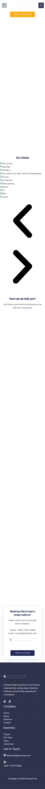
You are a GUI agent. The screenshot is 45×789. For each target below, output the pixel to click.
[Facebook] (5, 701)
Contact (7, 722)
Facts (6, 741)
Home (6, 713)
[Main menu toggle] (41, 5)
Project (7, 734)
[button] (22, 14)
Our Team (8, 737)
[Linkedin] (10, 701)
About (6, 716)
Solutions (8, 719)
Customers (9, 744)
